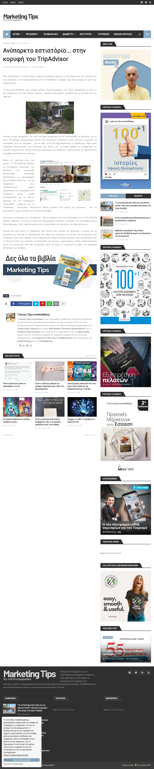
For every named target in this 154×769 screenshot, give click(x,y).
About (13, 2)
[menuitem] (7, 34)
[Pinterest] (43, 303)
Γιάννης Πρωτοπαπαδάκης (33, 314)
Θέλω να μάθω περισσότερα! (16, 755)
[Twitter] (36, 303)
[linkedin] (24, 346)
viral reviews (22, 43)
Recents (138, 196)
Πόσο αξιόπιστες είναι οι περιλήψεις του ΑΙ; (14, 384)
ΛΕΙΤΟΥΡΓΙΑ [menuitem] (85, 34)
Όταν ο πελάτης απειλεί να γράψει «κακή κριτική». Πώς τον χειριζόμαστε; (49, 386)
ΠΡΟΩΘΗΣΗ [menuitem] (31, 34)
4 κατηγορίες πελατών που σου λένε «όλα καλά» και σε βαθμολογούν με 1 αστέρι (82, 386)
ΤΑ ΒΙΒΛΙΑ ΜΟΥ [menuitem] (50, 34)
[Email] (56, 303)
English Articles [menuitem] (123, 34)
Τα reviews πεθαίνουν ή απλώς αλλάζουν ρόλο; (16, 420)
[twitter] (27, 346)
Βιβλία (21, 2)
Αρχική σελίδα (9, 43)
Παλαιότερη (89, 435)
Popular (113, 196)
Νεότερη (8, 435)
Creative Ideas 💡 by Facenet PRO (136, 765)
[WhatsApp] (49, 303)
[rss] (31, 346)
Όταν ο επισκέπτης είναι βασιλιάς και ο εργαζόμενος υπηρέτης (133, 219)
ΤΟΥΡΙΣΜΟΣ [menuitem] (103, 34)
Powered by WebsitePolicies (13, 764)
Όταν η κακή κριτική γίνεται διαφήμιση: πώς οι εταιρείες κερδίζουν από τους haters (48, 422)
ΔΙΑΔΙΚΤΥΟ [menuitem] (68, 34)
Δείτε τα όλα (91, 356)
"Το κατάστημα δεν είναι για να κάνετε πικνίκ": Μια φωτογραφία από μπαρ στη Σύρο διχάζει (133, 205)
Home (5, 2)
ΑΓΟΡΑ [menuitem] (16, 34)
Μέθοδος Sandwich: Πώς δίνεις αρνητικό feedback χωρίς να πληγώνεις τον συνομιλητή (133, 233)
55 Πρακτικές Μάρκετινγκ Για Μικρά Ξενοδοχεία (123, 653)
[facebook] (20, 346)
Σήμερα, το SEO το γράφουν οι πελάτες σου (81, 420)
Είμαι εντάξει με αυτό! (21, 760)
